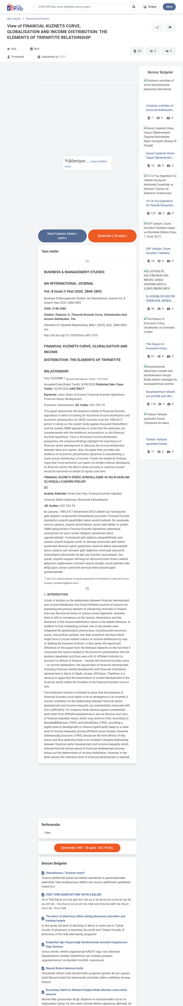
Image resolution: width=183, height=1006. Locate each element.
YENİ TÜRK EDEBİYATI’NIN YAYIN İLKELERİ (73, 894)
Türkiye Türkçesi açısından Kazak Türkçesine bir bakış (159, 442)
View (47, 832)
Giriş (169, 6)
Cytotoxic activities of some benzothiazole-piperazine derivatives (160, 108)
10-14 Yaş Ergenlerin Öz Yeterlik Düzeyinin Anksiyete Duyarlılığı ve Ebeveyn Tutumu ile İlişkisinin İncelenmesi (160, 203)
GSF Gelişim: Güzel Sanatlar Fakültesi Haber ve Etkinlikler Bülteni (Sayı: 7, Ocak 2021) (159, 251)
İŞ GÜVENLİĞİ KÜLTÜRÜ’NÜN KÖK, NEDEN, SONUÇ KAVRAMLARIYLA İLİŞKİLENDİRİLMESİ (160, 299)
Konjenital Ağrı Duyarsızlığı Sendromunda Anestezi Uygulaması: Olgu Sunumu (87, 944)
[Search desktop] (134, 7)
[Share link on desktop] (157, 27)
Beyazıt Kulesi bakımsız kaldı (64, 968)
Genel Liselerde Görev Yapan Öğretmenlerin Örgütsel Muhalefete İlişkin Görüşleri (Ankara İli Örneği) (160, 156)
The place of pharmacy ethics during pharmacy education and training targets (85, 918)
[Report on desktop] (170, 27)
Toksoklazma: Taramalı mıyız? (65, 873)
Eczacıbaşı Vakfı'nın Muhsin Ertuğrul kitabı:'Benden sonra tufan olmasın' (86, 992)
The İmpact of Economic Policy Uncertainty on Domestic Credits (157, 346)
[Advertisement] (21, 120)
